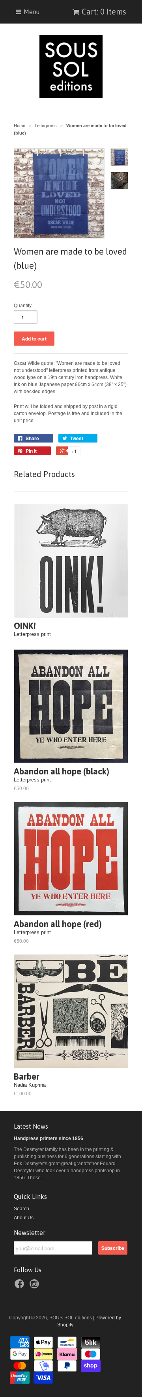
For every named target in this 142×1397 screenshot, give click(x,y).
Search (21, 1208)
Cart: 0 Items (104, 11)
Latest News (31, 1126)
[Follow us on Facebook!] (20, 1286)
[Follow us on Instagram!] (35, 1286)
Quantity (23, 305)
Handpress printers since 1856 (48, 1138)
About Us (24, 1217)
